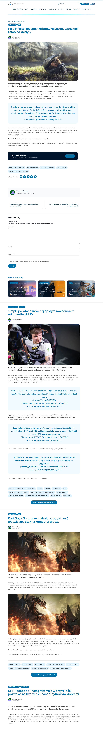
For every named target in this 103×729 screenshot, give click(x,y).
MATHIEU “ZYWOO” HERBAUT (18, 492)
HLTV (65, 488)
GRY (26, 9)
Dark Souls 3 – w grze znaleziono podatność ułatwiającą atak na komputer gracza (38, 519)
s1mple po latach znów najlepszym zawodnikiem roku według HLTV (41, 312)
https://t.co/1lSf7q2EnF (32, 437)
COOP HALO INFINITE (47, 167)
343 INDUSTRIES (32, 167)
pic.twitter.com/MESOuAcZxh (55, 403)
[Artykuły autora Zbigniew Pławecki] (12, 192)
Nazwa (10, 246)
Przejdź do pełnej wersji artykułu (43, 502)
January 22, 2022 (55, 119)
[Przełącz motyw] (92, 4)
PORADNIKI (52, 9)
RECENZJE (42, 9)
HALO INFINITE (62, 167)
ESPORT (69, 9)
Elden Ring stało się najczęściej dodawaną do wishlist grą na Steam (33, 650)
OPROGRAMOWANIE (14, 686)
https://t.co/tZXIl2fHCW (45, 400)
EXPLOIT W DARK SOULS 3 (55, 664)
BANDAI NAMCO (14, 664)
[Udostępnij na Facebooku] (21, 176)
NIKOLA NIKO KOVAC (16, 496)
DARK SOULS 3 (39, 664)
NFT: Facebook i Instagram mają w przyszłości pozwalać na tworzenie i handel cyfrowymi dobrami (43, 692)
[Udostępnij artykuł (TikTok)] (28, 176)
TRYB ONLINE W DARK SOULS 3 (60, 668)
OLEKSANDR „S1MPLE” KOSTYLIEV (37, 496)
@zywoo (16, 428)
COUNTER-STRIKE (13, 306)
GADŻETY (77, 9)
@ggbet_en (36, 403)
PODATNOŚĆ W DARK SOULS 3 (19, 668)
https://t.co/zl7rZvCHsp (32, 466)
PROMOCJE (86, 9)
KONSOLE (33, 9)
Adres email (11, 254)
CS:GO (40, 488)
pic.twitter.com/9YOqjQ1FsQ (55, 437)
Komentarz (11, 227)
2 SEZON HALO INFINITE (16, 167)
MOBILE (61, 9)
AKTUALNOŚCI (17, 21)
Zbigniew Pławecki (17, 37)
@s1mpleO (31, 394)
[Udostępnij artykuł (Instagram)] (24, 176)
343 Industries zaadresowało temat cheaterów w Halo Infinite (31, 139)
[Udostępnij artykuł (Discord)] (35, 176)
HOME (9, 21)
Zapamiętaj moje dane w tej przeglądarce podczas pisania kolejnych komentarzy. (29, 261)
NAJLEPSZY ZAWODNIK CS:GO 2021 (42, 492)
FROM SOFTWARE (72, 664)
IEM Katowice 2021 (19, 380)
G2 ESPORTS (56, 488)
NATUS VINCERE (62, 492)
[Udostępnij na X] (31, 176)
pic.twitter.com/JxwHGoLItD (56, 466)
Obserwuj (70, 156)
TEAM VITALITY (56, 496)
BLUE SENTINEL (27, 664)
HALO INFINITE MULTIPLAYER (18, 171)
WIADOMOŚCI (18, 9)
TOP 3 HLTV (67, 496)
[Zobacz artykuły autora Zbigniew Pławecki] (9, 37)
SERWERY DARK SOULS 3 (40, 668)
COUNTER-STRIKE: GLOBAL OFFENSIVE (22, 488)
